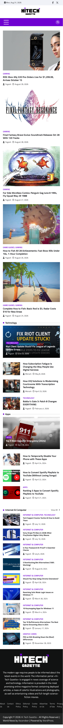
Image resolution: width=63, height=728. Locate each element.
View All (54, 509)
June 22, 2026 (23, 353)
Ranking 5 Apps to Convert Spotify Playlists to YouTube (40, 492)
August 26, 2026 (21, 257)
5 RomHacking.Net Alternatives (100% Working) (38, 563)
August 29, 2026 (21, 84)
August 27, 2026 (21, 200)
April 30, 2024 (40, 582)
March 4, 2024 (41, 612)
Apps (9, 437)
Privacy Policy (60, 705)
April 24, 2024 (40, 463)
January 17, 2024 (42, 628)
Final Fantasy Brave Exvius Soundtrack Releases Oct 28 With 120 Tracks (31, 136)
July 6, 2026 (39, 554)
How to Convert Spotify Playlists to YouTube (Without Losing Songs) (41, 474)
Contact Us (10, 705)
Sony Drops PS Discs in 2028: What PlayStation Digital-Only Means (37, 534)
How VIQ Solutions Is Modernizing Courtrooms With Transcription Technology (40, 384)
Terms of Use (52, 705)
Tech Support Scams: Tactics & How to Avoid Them (41, 519)
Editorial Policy (26, 705)
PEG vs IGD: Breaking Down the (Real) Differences (38, 638)
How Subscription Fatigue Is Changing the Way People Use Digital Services (38, 367)
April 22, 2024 (40, 479)
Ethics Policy (18, 705)
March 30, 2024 (41, 598)
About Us (2, 705)
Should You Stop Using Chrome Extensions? (40, 578)
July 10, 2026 (40, 539)
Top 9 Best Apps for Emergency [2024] (26, 441)
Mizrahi (28, 374)
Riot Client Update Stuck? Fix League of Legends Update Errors (30, 348)
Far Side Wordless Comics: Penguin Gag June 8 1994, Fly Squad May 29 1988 (30, 194)
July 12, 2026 (40, 524)
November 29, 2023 (43, 643)
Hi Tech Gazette (29, 717)
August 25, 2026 (21, 315)
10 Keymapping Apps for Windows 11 (38, 608)
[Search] (58, 22)
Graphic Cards (30, 634)
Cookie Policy (34, 705)
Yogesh (8, 84)
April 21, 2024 (40, 497)
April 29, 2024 (23, 445)
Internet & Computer (33, 515)
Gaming (6, 74)
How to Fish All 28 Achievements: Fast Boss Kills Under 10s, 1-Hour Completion (31, 252)
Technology (12, 343)
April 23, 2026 (40, 391)
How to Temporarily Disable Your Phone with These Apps (39, 457)
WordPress (48, 720)
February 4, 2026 (42, 408)
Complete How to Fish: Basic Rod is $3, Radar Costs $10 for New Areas (29, 310)
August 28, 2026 (21, 142)
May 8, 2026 (40, 374)
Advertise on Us (44, 705)
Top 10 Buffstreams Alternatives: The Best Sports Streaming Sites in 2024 (40, 623)
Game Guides (8, 247)
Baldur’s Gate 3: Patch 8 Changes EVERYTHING (40, 403)
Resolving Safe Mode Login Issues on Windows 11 (38, 593)
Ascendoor (23, 720)
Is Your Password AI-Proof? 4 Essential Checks (39, 549)
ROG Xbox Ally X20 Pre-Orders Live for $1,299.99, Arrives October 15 (28, 78)
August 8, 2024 (41, 568)
